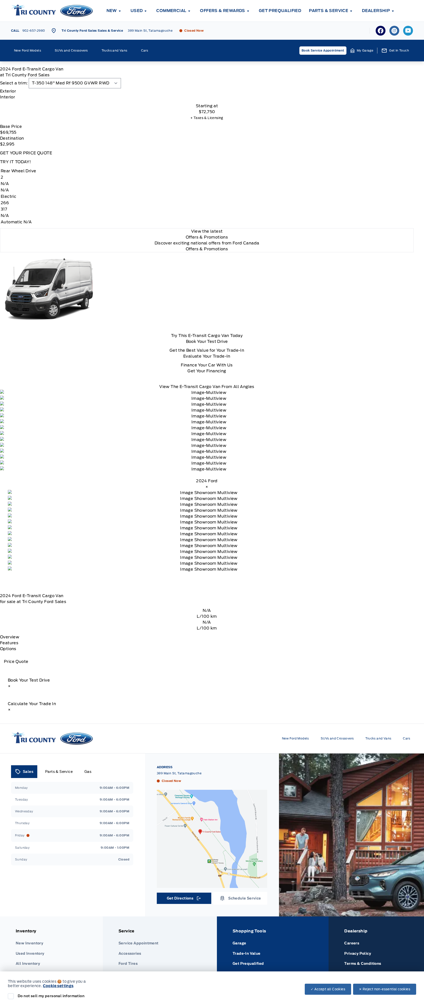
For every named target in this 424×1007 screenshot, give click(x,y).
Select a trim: (14, 83)
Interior (7, 97)
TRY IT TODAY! (15, 162)
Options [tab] (8, 648)
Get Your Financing (206, 371)
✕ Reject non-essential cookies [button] (384, 989)
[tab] (207, 91)
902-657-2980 (33, 30)
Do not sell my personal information (51, 996)
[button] (361, 51)
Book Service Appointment (323, 50)
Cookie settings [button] (58, 986)
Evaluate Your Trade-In (206, 356)
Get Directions (183, 899)
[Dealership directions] (212, 839)
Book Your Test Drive (207, 341)
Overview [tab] (9, 637)
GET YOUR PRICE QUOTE (26, 153)
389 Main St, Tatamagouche (150, 30)
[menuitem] (114, 11)
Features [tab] (9, 643)
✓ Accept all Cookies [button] (328, 989)
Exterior (8, 91)
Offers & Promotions (207, 249)
